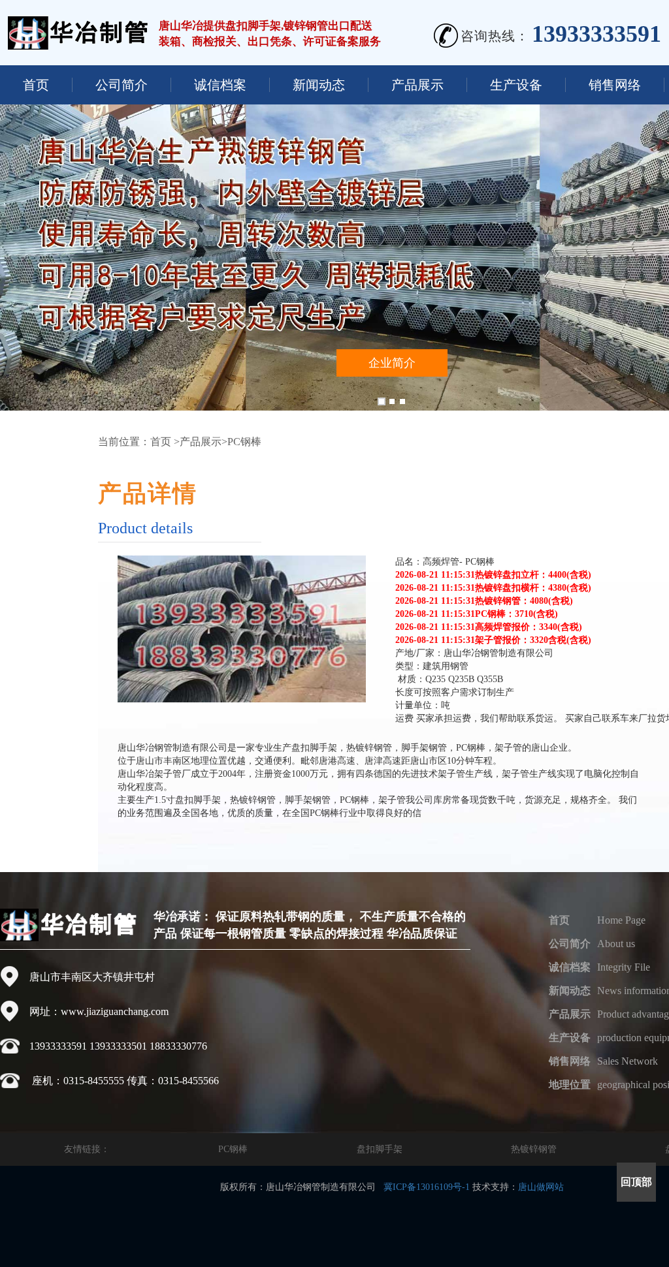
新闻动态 (319, 85)
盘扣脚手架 (379, 1149)
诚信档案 (220, 85)
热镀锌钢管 (534, 1149)
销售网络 (615, 85)
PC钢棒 (233, 1149)
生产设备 (516, 85)
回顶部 (636, 1181)
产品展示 (417, 85)
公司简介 (121, 85)
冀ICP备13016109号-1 (426, 1187)
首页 (36, 85)
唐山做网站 (541, 1187)
